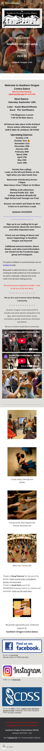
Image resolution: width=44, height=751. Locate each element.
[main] (22, 49)
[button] (2, 3)
